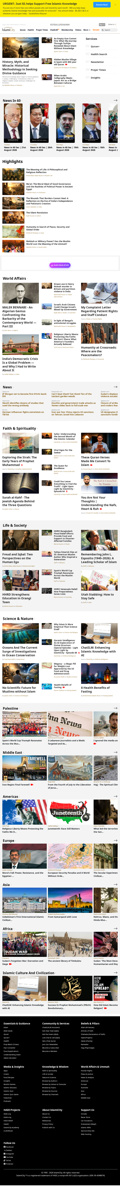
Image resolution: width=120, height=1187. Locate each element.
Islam (66, 51)
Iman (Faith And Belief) (70, 442)
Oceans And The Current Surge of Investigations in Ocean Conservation (19, 651)
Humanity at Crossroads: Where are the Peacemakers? (99, 351)
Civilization (42, 192)
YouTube (9, 1157)
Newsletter (97, 62)
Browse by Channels (50, 1094)
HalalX (6, 1124)
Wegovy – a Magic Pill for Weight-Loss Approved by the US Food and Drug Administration (65, 668)
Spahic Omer (58, 51)
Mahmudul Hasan (60, 294)
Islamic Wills (86, 1127)
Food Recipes (9, 1077)
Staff (55, 563)
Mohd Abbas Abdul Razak (34, 175)
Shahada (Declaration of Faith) (93, 1034)
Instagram (10, 1154)
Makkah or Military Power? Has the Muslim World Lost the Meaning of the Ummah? (48, 242)
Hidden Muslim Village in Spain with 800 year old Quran (65, 62)
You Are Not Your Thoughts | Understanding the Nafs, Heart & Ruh (99, 503)
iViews (88, 319)
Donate (84, 1114)
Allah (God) (8, 1031)
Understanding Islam (12, 1055)
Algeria (15, 330)
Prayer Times (98, 69)
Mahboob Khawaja (32, 233)
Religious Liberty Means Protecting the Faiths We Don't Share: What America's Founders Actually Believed (66, 339)
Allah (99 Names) (87, 1027)
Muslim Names (9, 1084)
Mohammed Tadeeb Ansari (92, 696)
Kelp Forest (20, 659)
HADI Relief (8, 1121)
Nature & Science (49, 1077)
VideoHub (8, 1098)
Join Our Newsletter (50, 1044)
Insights (95, 77)
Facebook (10, 1147)
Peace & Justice (87, 1074)
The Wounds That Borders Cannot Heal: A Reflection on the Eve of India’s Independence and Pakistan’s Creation (49, 201)
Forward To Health (92, 513)
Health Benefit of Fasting (62, 686)
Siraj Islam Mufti (9, 659)
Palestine (62, 581)
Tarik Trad (57, 347)
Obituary (62, 563)
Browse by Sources (49, 1091)
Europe (84, 1084)
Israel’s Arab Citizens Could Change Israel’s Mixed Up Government (65, 307)
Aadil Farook (30, 216)
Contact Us (46, 1117)
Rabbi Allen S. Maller (60, 313)
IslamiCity (11, 469)
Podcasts (7, 1101)
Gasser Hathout (59, 690)
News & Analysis (87, 1077)
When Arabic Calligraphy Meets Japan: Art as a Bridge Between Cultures (65, 79)
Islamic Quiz (8, 1091)
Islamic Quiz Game (11, 1094)
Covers (6, 1074)
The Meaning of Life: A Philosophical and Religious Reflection (46, 171)
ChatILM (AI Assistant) (51, 1027)
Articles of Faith (87, 1031)
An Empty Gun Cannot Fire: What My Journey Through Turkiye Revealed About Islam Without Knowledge (65, 43)
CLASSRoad (8, 1131)
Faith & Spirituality (49, 1071)
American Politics (68, 347)
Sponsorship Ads (87, 1131)
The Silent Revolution (37, 212)
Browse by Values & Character (54, 1084)
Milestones (46, 1121)
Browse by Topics (49, 1087)
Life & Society (47, 1074)
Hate (90, 602)
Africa (83, 1094)
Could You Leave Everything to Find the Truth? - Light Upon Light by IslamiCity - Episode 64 (65, 486)
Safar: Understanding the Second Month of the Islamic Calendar (65, 436)
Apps (6, 1071)
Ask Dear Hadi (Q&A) (50, 1031)
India (40, 207)
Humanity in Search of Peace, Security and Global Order (47, 228)
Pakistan (19, 85)
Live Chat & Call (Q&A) (51, 1038)
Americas (84, 1081)
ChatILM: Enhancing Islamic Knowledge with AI (98, 651)
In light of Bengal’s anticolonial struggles (65, 321)
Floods (67, 544)
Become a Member (49, 1051)
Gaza (42, 233)
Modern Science (72, 677)
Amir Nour (7, 330)
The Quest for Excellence (61, 467)
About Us (46, 1114)
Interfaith (72, 313)
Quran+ (95, 46)
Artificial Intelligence (69, 656)
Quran (17, 509)
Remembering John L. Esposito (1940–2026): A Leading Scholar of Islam (99, 558)
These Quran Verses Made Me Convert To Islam (95, 461)
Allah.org (7, 1114)
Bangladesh (72, 326)
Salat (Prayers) (86, 1038)
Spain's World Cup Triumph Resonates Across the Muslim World (64, 574)
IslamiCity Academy (11, 1127)
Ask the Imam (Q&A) (50, 1034)
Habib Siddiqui (9, 374)
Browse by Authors (49, 1081)
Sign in (102, 25)
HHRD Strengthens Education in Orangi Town (16, 598)
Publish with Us (48, 1127)
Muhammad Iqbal (29, 566)
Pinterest (9, 1164)
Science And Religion (21, 696)
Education (19, 606)
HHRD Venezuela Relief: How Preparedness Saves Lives (66, 591)
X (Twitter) (8, 1150)
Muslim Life (48, 175)
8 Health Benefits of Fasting (95, 689)
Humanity (101, 359)
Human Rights (97, 319)
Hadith (6, 1041)
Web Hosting (86, 1134)
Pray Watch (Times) (11, 1044)
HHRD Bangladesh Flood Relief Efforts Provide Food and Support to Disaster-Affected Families (64, 536)
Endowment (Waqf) (88, 1124)
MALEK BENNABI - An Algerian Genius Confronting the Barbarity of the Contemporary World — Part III (19, 316)
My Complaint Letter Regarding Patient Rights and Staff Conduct (99, 311)
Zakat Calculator (10, 1058)
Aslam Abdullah (31, 207)
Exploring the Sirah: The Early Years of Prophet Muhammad (19, 461)
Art (64, 86)
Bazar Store (85, 1117)
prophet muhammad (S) (24, 469)
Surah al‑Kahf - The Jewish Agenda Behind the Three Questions (18, 501)
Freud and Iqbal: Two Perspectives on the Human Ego (17, 558)
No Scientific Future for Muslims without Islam (19, 689)
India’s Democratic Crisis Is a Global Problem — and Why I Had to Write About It (20, 364)
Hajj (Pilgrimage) (87, 1048)
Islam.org (7, 1117)
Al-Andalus (73, 68)
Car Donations (86, 1121)
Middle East (85, 1098)
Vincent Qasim (87, 469)
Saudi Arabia (43, 247)
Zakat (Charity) (86, 1041)
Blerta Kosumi (8, 606)
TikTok (8, 1160)
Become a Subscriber (50, 1048)
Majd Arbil (57, 86)
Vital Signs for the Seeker (63, 451)
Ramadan (84, 1044)
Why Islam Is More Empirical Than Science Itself (65, 627)
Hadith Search (99, 54)
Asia (82, 1091)
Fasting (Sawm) (71, 690)
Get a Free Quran (49, 1041)
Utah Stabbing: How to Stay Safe (97, 596)
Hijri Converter (9, 1048)
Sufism (39, 216)
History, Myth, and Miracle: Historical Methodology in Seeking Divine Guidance (19, 67)
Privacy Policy (47, 1124)
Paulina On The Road (61, 68)
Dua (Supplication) (11, 1051)
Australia (84, 1087)
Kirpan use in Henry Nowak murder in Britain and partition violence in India (64, 288)
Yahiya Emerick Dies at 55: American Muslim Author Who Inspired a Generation (65, 556)
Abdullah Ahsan (9, 85)
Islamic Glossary (10, 1087)
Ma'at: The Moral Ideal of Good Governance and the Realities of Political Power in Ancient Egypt (49, 186)
